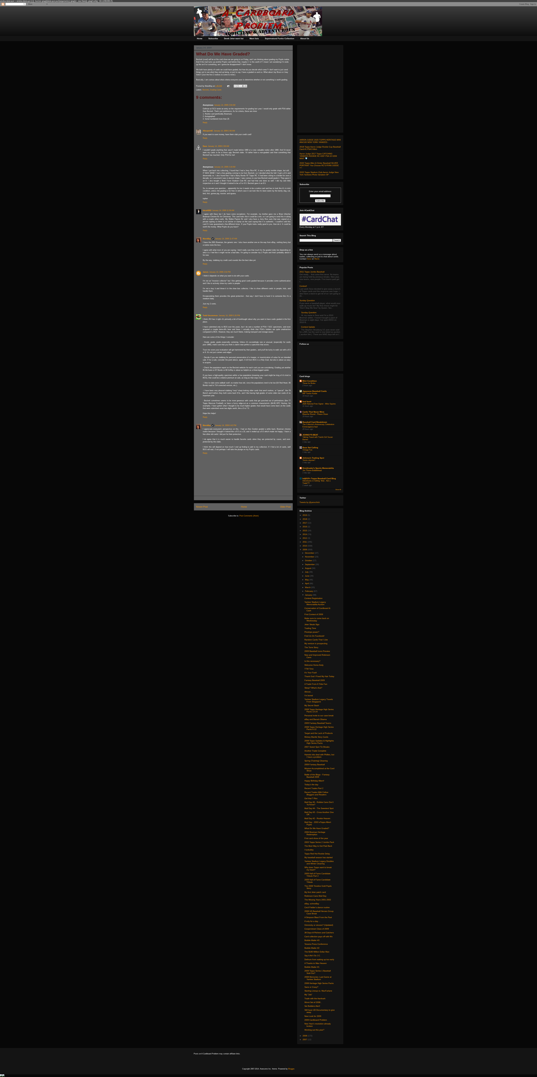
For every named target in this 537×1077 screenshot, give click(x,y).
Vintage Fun (307, 450)
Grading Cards (216, 90)
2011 (305, 542)
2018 (305, 519)
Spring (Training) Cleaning (316, 761)
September (310, 564)
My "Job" (308, 994)
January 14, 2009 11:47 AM (226, 239)
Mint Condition (309, 381)
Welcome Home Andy (313, 665)
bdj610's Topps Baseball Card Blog (319, 478)
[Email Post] (228, 86)
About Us (304, 38)
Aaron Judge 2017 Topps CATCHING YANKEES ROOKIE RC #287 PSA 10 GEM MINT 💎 (318, 156)
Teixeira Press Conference (316, 944)
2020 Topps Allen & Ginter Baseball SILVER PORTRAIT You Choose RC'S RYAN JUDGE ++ (319, 165)
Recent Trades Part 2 (313, 788)
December (310, 553)
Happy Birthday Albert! (314, 781)
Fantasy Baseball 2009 (314, 680)
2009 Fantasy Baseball (314, 764)
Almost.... (308, 692)
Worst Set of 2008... (313, 1002)
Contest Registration (313, 598)
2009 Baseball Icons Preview (317, 651)
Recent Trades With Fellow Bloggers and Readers (316, 793)
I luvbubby (309, 850)
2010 (305, 546)
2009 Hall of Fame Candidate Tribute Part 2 (317, 874)
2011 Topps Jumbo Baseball (312, 272)
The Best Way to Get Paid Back (318, 846)
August (308, 568)
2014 (305, 534)
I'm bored (308, 695)
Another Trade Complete (315, 751)
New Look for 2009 (312, 1016)
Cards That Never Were (313, 412)
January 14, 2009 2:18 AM (224, 167)
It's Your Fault (310, 672)
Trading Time (310, 628)
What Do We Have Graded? (316, 828)
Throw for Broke (308, 383)
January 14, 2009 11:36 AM (223, 210)
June (307, 576)
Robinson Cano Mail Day (315, 896)
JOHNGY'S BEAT (310, 435)
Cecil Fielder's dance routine (317, 907)
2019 (305, 515)
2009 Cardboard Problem (315, 1020)
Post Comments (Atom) (249, 516)
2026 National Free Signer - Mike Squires (319, 404)
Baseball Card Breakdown (314, 422)
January (309, 595)
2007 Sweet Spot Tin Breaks (316, 747)
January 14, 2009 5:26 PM (229, 315)
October (309, 560)
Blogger (291, 1069)
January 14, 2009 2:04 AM (224, 105)
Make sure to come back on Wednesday (316, 619)
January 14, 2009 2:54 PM (220, 272)
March (308, 587)
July (307, 572)
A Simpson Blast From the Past (318, 917)
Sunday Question (307, 300)
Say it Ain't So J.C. (312, 955)
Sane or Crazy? (311, 987)
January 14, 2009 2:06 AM (224, 131)
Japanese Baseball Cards (314, 391)
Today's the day (311, 784)
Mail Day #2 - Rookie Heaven (317, 818)
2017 (305, 523)
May (307, 580)
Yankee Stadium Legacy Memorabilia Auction (315, 603)
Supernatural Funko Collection (279, 38)
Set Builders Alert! (312, 1006)
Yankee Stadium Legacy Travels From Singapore (318, 700)
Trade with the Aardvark (314, 998)
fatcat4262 (207, 210)
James (205, 272)
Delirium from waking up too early (319, 959)
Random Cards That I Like (316, 640)
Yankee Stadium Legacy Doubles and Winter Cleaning (319, 862)
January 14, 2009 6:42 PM (225, 425)
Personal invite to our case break (319, 715)
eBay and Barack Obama (315, 719)
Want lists (254, 38)
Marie (316, 259)
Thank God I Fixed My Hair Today (319, 676)
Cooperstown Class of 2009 (316, 929)
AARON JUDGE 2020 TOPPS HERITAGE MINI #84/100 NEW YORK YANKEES (320, 141)
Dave (205, 146)
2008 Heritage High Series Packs (319, 983)
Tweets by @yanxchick (310, 502)
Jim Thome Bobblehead (312, 470)
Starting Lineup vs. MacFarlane (318, 991)
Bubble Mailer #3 (311, 940)
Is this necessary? (312, 661)
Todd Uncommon (210, 315)
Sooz (309, 259)
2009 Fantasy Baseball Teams (317, 723)
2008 (305, 1036)
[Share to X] (240, 86)
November (310, 557)
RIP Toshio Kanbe (309, 393)
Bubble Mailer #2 (311, 948)
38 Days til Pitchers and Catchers (319, 932)
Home (199, 38)
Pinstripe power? (311, 632)
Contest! (303, 286)
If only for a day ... (312, 921)
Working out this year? (314, 1030)
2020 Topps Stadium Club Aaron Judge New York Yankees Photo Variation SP (319, 173)
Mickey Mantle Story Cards (316, 737)
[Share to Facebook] (243, 86)
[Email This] (235, 86)
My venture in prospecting (315, 643)
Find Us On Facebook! (314, 636)
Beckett (205, 90)
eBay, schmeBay (311, 903)
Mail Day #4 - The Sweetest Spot (319, 808)
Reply (205, 122)
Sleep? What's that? (313, 688)
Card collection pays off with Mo (318, 936)
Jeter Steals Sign (311, 624)
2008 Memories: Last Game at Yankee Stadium (317, 978)
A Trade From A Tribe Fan (315, 684)
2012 (305, 538)
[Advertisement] (320, 88)
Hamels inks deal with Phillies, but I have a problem (319, 755)
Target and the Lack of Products (318, 733)
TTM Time (309, 669)
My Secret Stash (311, 705)
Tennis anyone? (308, 460)
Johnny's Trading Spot (313, 458)
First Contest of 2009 (313, 614)
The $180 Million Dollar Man (316, 952)
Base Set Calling (310, 447)
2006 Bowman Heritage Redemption (314, 833)
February (309, 591)
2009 (305, 549)
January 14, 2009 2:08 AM (218, 146)
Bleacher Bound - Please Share (315, 414)
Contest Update (308, 327)
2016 (305, 526)
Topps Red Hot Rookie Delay (317, 854)
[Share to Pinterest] (245, 86)
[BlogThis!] (237, 86)
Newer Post (202, 507)
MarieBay (207, 239)
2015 (305, 530)
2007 (305, 1039)
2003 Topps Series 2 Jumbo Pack (319, 842)
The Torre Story (311, 647)
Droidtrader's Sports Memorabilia (318, 468)
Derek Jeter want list (233, 38)
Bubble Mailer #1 (311, 967)
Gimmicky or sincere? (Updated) (318, 925)
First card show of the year (316, 838)
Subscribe (213, 38)
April (307, 583)
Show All (338, 489)
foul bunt (306, 401)
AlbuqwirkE (208, 131)
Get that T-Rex (310, 798)
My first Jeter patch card (315, 892)
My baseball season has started (318, 857)
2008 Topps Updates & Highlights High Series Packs (319, 742)
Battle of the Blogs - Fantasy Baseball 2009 (316, 775)
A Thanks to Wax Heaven (315, 963)
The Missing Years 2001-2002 (317, 900)
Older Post (285, 507)
